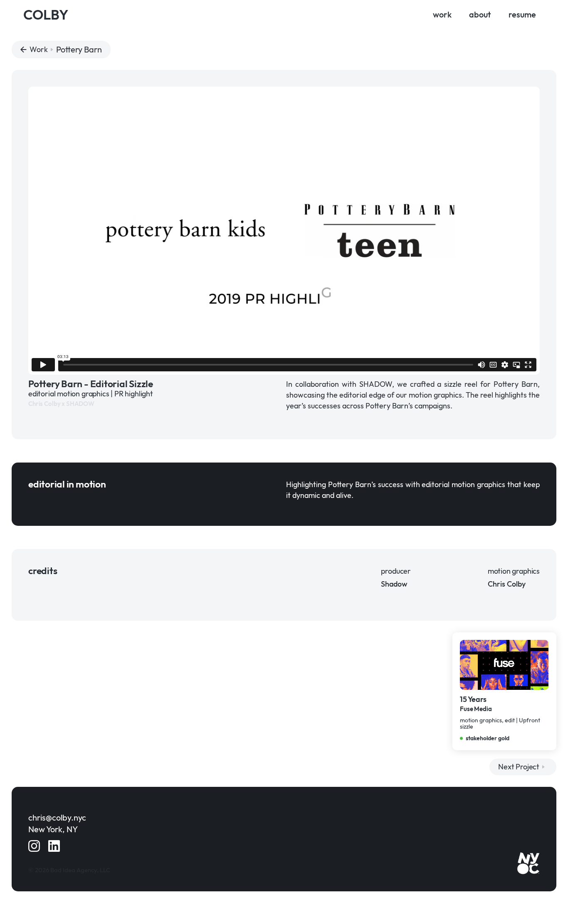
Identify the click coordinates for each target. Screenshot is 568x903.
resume (522, 14)
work (442, 14)
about (480, 14)
